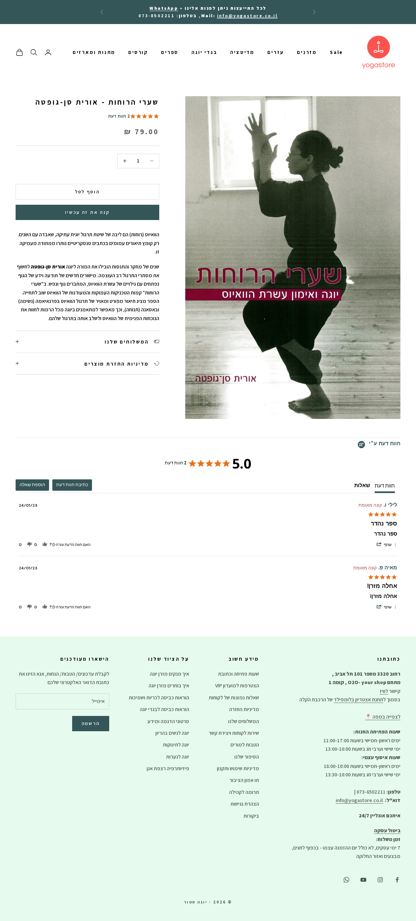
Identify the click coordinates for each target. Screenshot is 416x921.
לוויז (384, 691)
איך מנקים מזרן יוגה (169, 673)
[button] (386, 545)
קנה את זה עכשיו (87, 212)
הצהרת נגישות (244, 803)
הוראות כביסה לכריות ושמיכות (159, 697)
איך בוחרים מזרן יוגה (169, 685)
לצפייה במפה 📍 (382, 716)
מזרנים (307, 52)
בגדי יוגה (204, 52)
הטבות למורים (244, 744)
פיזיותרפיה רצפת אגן (168, 768)
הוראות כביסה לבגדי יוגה (164, 709)
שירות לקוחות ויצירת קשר (234, 733)
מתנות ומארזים (94, 52)
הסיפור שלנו (246, 756)
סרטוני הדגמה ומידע (168, 721)
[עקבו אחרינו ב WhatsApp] (346, 879)
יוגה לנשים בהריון (172, 733)
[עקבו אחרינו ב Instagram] (380, 879)
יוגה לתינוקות (176, 744)
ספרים (169, 52)
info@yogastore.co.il (359, 800)
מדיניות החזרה (244, 709)
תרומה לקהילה (244, 792)
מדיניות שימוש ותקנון (238, 768)
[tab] (72, 485)
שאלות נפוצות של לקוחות (234, 697)
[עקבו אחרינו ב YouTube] (363, 879)
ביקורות (251, 815)
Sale (336, 52)
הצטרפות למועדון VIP (237, 685)
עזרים (275, 52)
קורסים (138, 52)
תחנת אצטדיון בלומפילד (358, 699)
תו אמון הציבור (244, 780)
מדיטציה (242, 52)
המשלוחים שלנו (243, 721)
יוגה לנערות (177, 756)
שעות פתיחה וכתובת (238, 673)
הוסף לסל (87, 191)
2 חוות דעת (119, 116)
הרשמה (91, 723)
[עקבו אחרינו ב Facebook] (397, 879)
